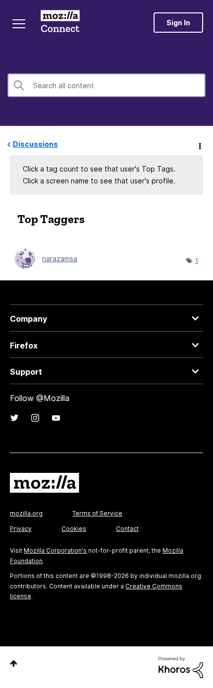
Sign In (178, 22)
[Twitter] (14, 417)
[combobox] (106, 85)
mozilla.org (26, 513)
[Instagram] (35, 417)
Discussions (35, 144)
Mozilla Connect (60, 22)
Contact (127, 528)
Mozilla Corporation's (55, 550)
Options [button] (199, 144)
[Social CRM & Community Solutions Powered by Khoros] (181, 666)
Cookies (73, 528)
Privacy (21, 528)
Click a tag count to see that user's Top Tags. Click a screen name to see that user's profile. (99, 175)
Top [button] (13, 663)
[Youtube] (56, 417)
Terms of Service (97, 513)
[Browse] (19, 24)
